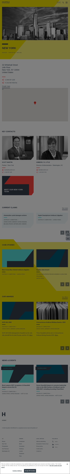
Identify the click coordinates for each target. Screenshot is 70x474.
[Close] (67, 464)
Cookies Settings (17, 470)
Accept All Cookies (30, 470)
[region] (35, 467)
